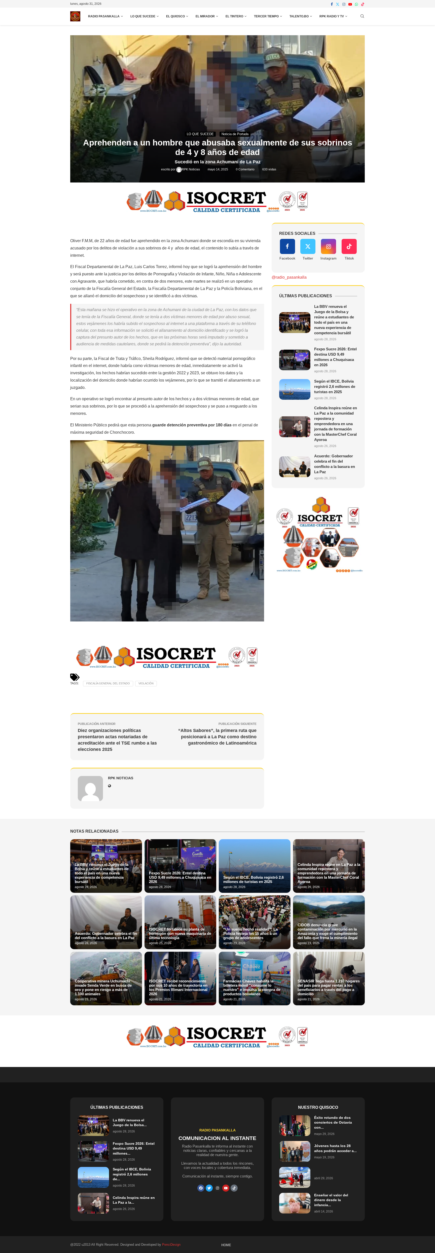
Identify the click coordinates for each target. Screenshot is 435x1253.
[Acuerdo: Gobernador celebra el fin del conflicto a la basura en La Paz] (294, 466)
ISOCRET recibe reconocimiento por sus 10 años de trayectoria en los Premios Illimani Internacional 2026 (178, 987)
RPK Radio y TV (331, 16)
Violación (146, 683)
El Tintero (234, 16)
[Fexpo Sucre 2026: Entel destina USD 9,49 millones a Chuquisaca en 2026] (294, 360)
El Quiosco (175, 16)
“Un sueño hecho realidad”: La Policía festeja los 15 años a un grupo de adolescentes (250, 933)
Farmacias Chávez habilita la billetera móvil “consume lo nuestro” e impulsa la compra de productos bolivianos (251, 987)
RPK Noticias (191, 169)
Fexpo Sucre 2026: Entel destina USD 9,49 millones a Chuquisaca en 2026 (180, 877)
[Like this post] (116, 225)
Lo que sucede (142, 16)
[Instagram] (344, 4)
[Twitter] (338, 4)
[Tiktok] (363, 4)
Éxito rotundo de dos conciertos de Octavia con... (333, 1122)
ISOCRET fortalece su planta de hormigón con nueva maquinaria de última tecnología (180, 933)
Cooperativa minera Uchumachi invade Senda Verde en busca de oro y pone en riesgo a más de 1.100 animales (103, 987)
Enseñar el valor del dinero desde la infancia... (331, 1200)
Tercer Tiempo (266, 16)
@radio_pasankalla (289, 277)
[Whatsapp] (356, 4)
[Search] (362, 16)
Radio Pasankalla (104, 16)
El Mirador (205, 16)
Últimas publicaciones (116, 1107)
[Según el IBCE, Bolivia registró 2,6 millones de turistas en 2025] (294, 389)
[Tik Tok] (234, 1188)
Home (226, 1245)
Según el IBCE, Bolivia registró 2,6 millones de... (132, 1174)
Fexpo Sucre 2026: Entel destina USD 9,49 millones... (134, 1148)
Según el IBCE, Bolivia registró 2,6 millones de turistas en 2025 (334, 386)
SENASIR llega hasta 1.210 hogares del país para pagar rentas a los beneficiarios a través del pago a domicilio (329, 987)
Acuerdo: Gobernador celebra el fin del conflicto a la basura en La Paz (106, 935)
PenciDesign (171, 1244)
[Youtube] (350, 4)
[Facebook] (332, 4)
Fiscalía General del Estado (108, 683)
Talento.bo (299, 16)
